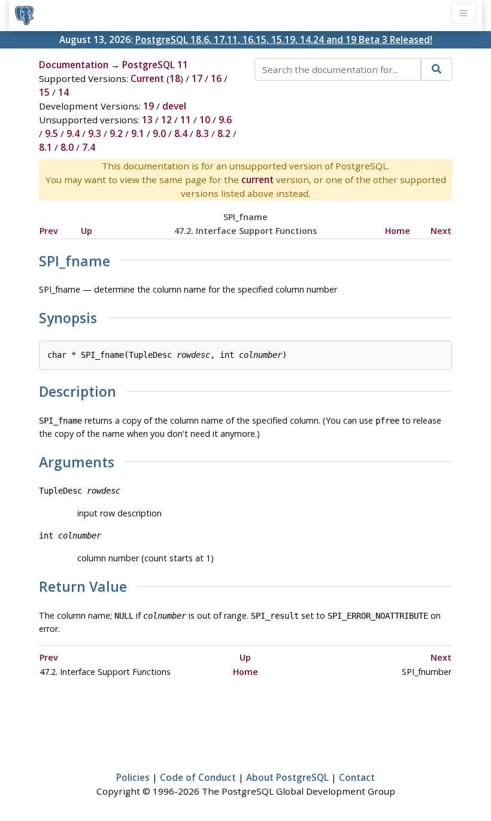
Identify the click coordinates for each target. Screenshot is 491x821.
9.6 (225, 120)
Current (147, 78)
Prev (49, 230)
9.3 (94, 133)
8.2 (224, 133)
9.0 (159, 133)
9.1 (137, 133)
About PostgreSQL (287, 777)
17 (197, 78)
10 (204, 120)
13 (147, 120)
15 (44, 92)
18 (174, 78)
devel (174, 106)
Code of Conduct (198, 777)
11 (185, 120)
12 (166, 120)
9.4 (73, 133)
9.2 (116, 133)
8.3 (202, 133)
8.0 (67, 147)
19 (148, 106)
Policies (133, 777)
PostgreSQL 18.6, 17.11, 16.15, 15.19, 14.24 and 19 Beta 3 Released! (283, 39)
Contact (357, 777)
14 (63, 92)
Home (397, 230)
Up (86, 230)
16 (216, 78)
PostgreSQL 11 (155, 65)
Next (441, 230)
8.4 (180, 133)
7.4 (88, 147)
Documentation (73, 65)
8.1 (45, 147)
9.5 (51, 133)
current (257, 180)
